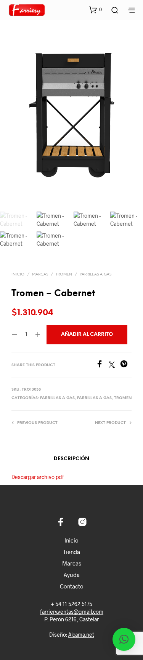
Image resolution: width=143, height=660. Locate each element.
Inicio (17, 274)
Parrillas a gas (95, 274)
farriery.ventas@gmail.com (71, 612)
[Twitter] (114, 365)
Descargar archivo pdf (37, 477)
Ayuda (72, 574)
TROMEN (64, 274)
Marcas (71, 563)
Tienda (71, 551)
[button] (95, 9)
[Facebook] (102, 365)
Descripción (71, 458)
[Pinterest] (126, 365)
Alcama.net (81, 635)
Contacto (72, 586)
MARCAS (40, 274)
